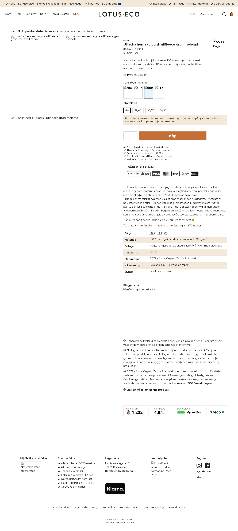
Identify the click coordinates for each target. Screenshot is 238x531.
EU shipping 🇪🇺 (111, 3)
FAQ (95, 507)
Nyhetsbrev (204, 471)
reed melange (158, 232)
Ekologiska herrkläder (30, 31)
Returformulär (129, 507)
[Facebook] (208, 465)
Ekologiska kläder (48, 3)
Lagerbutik (80, 507)
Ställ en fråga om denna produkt (147, 389)
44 (127, 110)
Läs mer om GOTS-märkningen (192, 383)
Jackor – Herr (52, 31)
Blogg (200, 477)
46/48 (138, 110)
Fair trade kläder (72, 3)
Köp (172, 136)
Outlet (194, 14)
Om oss (10, 3)
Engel (126, 40)
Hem (13, 31)
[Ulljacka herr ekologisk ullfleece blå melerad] (127, 92)
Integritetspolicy (153, 507)
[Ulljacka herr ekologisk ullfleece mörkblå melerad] (138, 92)
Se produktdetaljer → (137, 74)
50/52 (150, 110)
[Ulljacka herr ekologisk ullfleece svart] (159, 92)
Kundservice (26, 3)
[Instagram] (200, 465)
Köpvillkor (108, 507)
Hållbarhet (92, 3)
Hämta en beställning (119, 471)
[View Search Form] (224, 14)
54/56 (163, 110)
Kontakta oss (177, 507)
